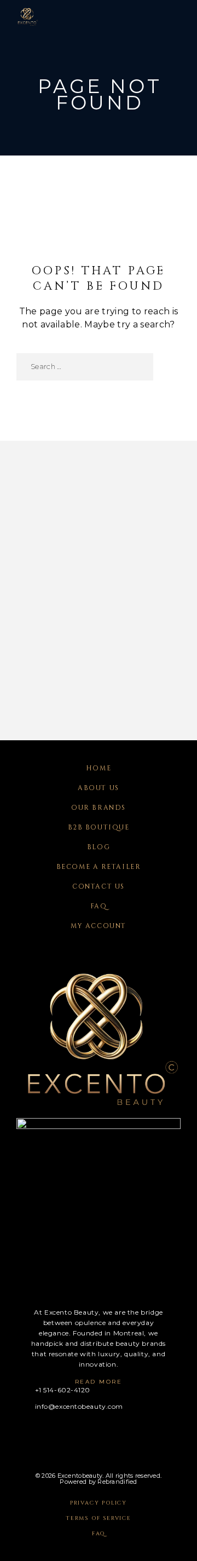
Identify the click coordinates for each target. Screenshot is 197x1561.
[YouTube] (84, 1433)
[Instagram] (41, 1433)
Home (98, 768)
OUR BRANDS (98, 807)
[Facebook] (20, 1433)
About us (98, 788)
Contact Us (98, 886)
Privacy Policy (98, 1503)
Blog (98, 847)
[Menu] (170, 16)
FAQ (98, 906)
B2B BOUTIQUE (99, 827)
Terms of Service (98, 1518)
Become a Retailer (98, 866)
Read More (99, 1381)
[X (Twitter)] (62, 1433)
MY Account (98, 925)
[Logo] (27, 16)
